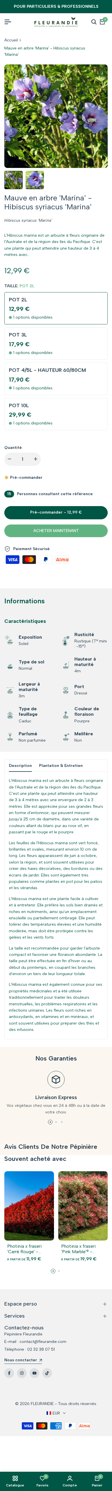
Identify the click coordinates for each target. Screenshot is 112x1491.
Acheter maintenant (56, 530)
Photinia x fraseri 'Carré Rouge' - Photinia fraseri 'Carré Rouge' (24, 1248)
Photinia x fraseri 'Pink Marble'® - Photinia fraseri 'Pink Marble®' (82, 1248)
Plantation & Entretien (61, 765)
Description (20, 765)
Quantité (13, 447)
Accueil (11, 40)
